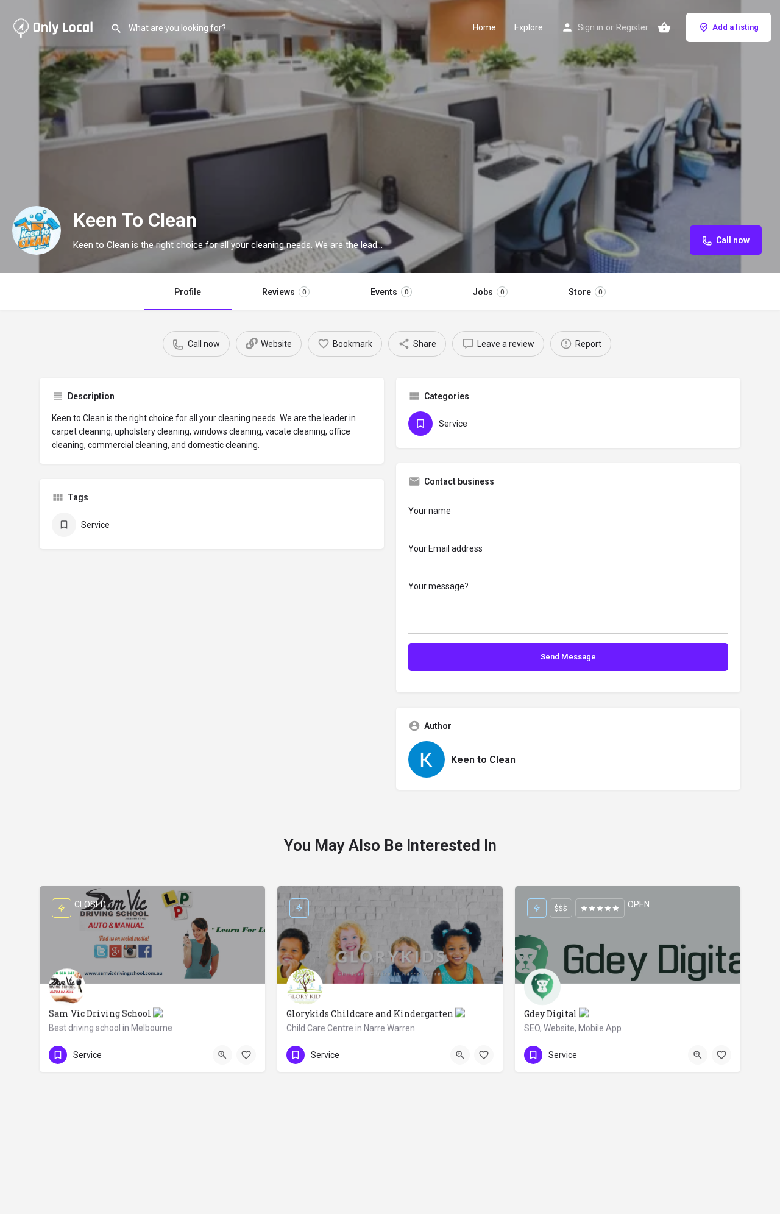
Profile (187, 292)
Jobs (488, 292)
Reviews (284, 292)
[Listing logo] (36, 230)
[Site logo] (55, 26)
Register (632, 27)
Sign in (590, 27)
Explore (528, 27)
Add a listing (735, 27)
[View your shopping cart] (664, 27)
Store (585, 292)
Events (389, 292)
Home (484, 27)
